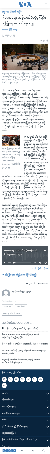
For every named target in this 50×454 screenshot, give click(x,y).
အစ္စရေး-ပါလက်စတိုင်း (12, 12)
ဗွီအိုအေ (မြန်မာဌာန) (10, 30)
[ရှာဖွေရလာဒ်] (43, 450)
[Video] (22, 450)
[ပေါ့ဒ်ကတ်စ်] (40, 379)
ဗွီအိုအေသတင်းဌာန (14, 254)
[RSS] (34, 379)
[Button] (44, 41)
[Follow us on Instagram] (22, 379)
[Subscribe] (4, 385)
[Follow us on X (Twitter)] (10, 379)
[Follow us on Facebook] (4, 379)
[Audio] (33, 450)
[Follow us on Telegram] (28, 379)
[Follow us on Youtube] (16, 379)
